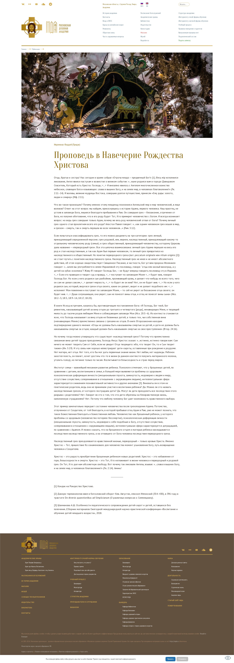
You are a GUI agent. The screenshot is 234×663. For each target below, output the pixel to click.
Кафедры (123, 602)
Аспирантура (77, 591)
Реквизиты (107, 29)
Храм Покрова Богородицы (33, 563)
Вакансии (74, 607)
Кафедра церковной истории (131, 614)
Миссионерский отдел (178, 591)
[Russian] (142, 3)
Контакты (106, 17)
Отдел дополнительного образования (134, 586)
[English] (147, 3)
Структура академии (186, 13)
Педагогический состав (187, 36)
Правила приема (79, 566)
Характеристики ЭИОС (129, 593)
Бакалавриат (77, 584)
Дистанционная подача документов (85, 574)
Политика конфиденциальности (69, 652)
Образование (124, 558)
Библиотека (145, 21)
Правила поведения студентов (190, 29)
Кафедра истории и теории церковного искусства (137, 626)
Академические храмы (149, 17)
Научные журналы (176, 570)
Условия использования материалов (46, 652)
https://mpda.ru (174, 641)
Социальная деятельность (179, 580)
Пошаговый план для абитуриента (84, 570)
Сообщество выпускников (33, 597)
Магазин (144, 32)
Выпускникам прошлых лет (189, 32)
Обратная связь (109, 32)
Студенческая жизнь (177, 587)
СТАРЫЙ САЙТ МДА (175, 600)
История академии (110, 13)
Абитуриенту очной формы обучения (192, 17)
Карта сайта (84, 652)
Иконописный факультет (130, 578)
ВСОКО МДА (127, 597)
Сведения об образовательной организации (136, 590)
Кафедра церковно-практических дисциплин (136, 618)
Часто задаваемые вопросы (113, 36)
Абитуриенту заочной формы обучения (193, 21)
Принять (170, 659)
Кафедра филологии (129, 622)
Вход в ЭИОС (107, 21)
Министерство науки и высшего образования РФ (36, 646)
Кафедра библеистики (129, 607)
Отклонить (182, 659)
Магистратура (78, 587)
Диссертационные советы (179, 563)
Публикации (36, 49)
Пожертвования (175, 606)
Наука (170, 558)
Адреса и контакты (27, 652)
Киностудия (145, 29)
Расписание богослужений (151, 13)
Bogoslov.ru (145, 40)
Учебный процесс (185, 25)
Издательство (146, 25)
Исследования (175, 566)
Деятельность (174, 576)
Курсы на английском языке (113, 25)
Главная (24, 49)
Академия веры (176, 595)
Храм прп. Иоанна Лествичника (34, 566)
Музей (143, 36)
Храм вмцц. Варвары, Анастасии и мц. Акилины (39, 570)
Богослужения (175, 584)
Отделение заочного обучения (132, 582)
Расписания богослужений (33, 576)
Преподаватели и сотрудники (83, 602)
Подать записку (184, 40)
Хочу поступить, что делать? (82, 563)
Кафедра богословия (129, 610)
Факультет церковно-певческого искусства (135, 574)
